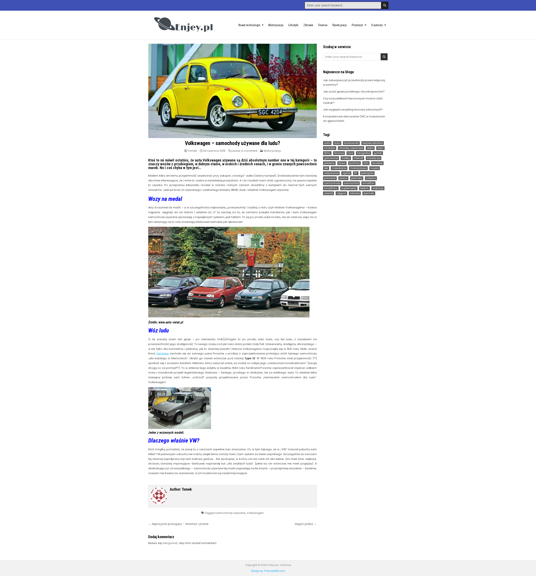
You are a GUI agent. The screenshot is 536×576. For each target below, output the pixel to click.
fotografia (363, 153)
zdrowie (355, 193)
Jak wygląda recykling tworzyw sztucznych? (353, 110)
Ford (350, 153)
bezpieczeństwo (372, 143)
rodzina (371, 178)
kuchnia (354, 163)
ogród (346, 173)
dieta (370, 148)
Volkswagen (255, 513)
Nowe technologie (249, 25)
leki (326, 168)
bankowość (351, 143)
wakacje (377, 188)
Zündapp (162, 353)
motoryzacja (358, 168)
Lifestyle (293, 25)
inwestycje (373, 158)
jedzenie (329, 163)
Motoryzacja (275, 25)
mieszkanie (339, 168)
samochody (332, 183)
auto (337, 143)
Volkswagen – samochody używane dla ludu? (232, 143)
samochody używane (230, 513)
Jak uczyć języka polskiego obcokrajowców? (354, 92)
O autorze (377, 25)
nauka (374, 168)
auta (327, 143)
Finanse (322, 25)
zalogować (170, 543)
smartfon (368, 183)
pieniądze (367, 173)
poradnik (330, 178)
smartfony (331, 188)
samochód (351, 183)
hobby (346, 158)
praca (343, 178)
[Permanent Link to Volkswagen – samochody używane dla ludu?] (232, 91)
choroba (329, 148)
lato (365, 163)
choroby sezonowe (351, 148)
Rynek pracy (339, 25)
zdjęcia (341, 193)
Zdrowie (308, 25)
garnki (378, 153)
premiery (356, 178)
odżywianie (331, 173)
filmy (327, 153)
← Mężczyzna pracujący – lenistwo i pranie (178, 524)
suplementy (348, 188)
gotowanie (331, 158)
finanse (339, 153)
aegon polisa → (306, 524)
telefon (364, 188)
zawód (328, 193)
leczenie (377, 163)
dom (380, 148)
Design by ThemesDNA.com (268, 571)
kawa (341, 163)
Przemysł (357, 25)
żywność (368, 193)
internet (358, 158)
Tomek (192, 150)
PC (355, 173)
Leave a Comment (244, 150)
